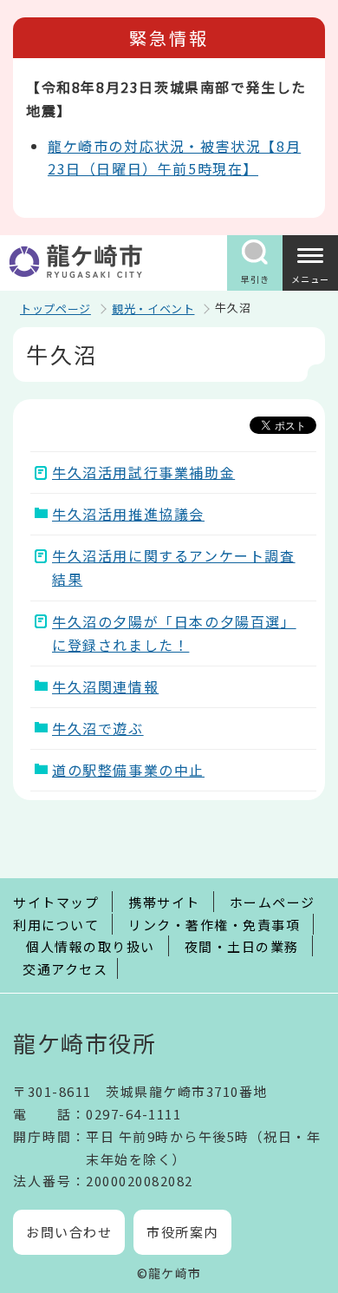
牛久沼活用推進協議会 (128, 513)
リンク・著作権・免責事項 (214, 925)
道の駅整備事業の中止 (128, 769)
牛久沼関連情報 (105, 686)
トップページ (55, 308)
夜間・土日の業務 (242, 946)
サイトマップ (56, 902)
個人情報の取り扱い (90, 946)
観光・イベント (153, 308)
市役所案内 (182, 1232)
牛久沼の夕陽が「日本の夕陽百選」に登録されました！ (174, 633)
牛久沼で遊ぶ (98, 728)
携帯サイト (164, 902)
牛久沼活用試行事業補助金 (143, 472)
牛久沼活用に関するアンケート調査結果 (174, 567)
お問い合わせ (69, 1232)
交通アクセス (65, 969)
